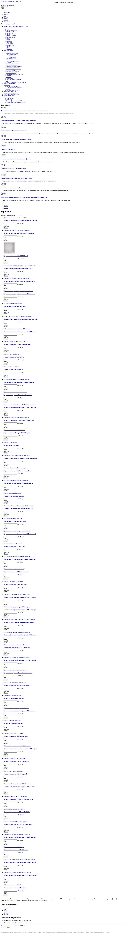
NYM (7, 29)
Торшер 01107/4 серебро (11, 445)
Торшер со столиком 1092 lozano (14, 496)
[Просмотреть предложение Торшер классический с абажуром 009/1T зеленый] (17, 657)
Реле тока (8, 77)
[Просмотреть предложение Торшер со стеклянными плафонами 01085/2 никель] (17, 217)
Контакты (6, 20)
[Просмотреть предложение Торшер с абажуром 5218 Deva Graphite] (14, 569)
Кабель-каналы (10, 98)
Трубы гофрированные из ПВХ (14, 101)
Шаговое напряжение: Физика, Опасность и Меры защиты (16, 139)
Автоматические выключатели (14, 66)
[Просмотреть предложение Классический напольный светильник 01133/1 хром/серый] (19, 505)
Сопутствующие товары (12, 61)
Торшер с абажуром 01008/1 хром (14, 546)
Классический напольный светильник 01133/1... (19, 508)
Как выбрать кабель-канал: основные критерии (13, 168)
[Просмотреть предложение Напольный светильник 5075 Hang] (13, 518)
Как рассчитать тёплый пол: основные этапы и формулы (16, 159)
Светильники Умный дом (10, 91)
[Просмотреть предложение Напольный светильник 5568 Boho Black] (14, 644)
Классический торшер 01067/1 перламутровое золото (20, 319)
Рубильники (9, 78)
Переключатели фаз (11, 73)
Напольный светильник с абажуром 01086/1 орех (19, 382)
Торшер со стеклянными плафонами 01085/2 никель (20, 220)
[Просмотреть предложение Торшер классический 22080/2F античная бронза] (16, 278)
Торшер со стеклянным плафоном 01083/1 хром (19, 420)
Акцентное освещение (12, 53)
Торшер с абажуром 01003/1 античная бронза (18, 799)
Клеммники (9, 99)
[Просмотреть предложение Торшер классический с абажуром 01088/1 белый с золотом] (19, 404)
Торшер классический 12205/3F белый (16, 256)
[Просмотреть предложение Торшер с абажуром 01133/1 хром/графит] (14, 758)
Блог (5, 16)
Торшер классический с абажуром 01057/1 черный (20, 837)
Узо (7, 81)
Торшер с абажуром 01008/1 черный (15, 774)
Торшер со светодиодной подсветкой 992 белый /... (19, 294)
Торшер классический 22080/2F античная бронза (19, 281)
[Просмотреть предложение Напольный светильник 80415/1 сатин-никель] (16, 480)
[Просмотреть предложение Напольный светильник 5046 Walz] (13, 303)
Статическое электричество (8, 149)
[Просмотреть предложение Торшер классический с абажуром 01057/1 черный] (17, 834)
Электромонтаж (8, 97)
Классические (12, 55)
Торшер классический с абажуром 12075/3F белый (20, 534)
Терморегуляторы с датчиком (13, 79)
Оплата (5, 18)
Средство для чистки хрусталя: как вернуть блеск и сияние (16, 178)
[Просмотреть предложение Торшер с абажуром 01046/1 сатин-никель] (15, 341)
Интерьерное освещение (12, 86)
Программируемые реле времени (14, 74)
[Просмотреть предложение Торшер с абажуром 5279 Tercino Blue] (14, 733)
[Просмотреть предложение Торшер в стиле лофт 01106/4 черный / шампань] (16, 230)
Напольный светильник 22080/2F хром (16, 850)
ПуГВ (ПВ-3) (9, 43)
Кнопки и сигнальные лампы (13, 69)
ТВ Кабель (9, 49)
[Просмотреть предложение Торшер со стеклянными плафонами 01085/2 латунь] (17, 455)
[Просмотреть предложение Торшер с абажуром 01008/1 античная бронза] (15, 468)
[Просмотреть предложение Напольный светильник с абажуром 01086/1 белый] (17, 632)
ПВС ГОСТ (9, 41)
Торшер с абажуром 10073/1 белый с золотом (18, 824)
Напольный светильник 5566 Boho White (17, 812)
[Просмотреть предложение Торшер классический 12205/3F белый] (9, 253)
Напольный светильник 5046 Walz (15, 306)
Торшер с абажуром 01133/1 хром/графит (17, 761)
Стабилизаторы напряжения (11, 93)
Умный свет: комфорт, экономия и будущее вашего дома (16, 187)
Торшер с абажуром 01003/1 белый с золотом (18, 395)
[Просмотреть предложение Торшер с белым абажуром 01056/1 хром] (14, 430)
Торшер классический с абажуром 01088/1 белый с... (20, 407)
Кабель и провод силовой (10, 28)
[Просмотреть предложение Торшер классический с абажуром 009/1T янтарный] (17, 872)
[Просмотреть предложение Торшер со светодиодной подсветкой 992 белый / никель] (18, 291)
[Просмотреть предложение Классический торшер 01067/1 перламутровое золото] (17, 316)
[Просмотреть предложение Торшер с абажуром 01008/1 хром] (12, 543)
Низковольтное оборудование (11, 63)
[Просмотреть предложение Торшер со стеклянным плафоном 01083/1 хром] (16, 417)
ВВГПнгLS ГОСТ (11, 35)
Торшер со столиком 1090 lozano (14, 698)
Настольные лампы (11, 54)
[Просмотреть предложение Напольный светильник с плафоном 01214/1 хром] (17, 328)
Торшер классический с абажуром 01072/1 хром (19, 711)
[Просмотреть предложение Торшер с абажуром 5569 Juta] (11, 366)
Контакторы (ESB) (11, 70)
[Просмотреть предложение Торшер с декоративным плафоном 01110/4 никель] (17, 594)
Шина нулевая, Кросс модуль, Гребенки (16, 82)
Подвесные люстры (11, 58)
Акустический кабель (11, 30)
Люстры (6, 51)
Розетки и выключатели (10, 83)
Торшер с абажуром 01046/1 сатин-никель (17, 344)
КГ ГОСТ (8, 38)
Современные (12, 57)
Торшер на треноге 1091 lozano (13, 723)
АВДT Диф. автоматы (11, 65)
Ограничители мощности (12, 71)
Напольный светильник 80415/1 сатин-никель (18, 483)
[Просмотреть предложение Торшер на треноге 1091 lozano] (12, 720)
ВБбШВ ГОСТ (10, 32)
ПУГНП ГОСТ (10, 45)
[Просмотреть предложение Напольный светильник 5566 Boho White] (14, 809)
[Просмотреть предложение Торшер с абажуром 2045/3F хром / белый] (15, 682)
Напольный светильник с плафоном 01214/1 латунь (20, 748)
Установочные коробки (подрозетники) (16, 102)
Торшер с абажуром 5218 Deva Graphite (16, 572)
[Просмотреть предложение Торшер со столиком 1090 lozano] (12, 695)
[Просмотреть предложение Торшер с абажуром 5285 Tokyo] (12, 354)
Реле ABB (9, 75)
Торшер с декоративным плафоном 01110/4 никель (20, 597)
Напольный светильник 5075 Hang (15, 521)
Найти (2, 8)
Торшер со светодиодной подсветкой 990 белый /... (19, 622)
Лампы (8, 89)
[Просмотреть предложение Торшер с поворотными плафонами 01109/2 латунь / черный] (19, 859)
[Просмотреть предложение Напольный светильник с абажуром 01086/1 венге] (17, 556)
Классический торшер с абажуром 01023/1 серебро (20, 609)
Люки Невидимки (8, 50)
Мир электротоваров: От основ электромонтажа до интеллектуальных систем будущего (24, 110)
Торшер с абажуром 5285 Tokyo (14, 357)
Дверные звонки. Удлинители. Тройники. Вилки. (16, 26)
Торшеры (8, 62)
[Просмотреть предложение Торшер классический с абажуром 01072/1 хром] (16, 708)
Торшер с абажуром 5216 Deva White (15, 584)
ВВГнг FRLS (9, 33)
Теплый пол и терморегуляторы (11, 94)
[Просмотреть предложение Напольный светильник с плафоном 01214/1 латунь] (17, 746)
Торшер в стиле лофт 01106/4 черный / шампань (19, 233)
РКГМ (8, 46)
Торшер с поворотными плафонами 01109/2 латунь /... (21, 862)
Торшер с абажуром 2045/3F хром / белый (17, 685)
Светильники (7, 85)
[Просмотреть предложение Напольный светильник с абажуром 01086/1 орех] (16, 379)
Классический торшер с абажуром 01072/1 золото (19, 786)
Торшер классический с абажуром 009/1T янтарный (20, 875)
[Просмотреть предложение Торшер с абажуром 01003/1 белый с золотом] (15, 392)
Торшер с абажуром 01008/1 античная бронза (18, 471)
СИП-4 (8, 47)
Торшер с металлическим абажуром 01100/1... (18, 268)
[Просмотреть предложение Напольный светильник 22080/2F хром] (14, 847)
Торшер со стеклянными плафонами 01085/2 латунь (20, 458)
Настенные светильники (12, 90)
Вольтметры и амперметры (13, 67)
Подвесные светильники (15, 87)
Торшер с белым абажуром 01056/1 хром (17, 433)
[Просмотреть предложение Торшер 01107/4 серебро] (10, 442)
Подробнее (3, 116)
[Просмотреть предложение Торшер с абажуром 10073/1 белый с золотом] (15, 821)
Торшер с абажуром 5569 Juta (13, 369)
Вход (5, 10)
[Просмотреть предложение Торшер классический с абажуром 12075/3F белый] (17, 531)
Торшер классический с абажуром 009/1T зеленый (20, 660)
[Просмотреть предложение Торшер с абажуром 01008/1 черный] (13, 771)
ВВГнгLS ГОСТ (10, 34)
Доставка (6, 17)
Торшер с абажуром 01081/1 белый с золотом (18, 673)
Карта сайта (6, 21)
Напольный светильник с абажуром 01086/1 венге (20, 559)
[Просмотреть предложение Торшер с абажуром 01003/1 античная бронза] (15, 796)
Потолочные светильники (13, 59)
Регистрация (7, 12)
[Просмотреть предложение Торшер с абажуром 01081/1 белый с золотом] (15, 670)
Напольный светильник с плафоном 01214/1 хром (19, 332)
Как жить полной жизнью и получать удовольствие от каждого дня (18, 120)
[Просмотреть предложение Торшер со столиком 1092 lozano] (12, 493)
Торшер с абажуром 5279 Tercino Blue (16, 736)
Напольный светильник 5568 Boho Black (17, 647)
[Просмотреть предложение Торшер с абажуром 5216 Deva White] (13, 581)
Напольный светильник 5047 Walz (15, 888)
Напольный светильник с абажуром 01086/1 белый (20, 635)
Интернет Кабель (10, 37)
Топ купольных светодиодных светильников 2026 (14, 130)
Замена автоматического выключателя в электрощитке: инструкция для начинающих (24, 197)
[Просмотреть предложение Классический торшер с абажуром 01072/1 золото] (17, 783)
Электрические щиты (9, 95)
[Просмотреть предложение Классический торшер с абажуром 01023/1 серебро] (17, 607)
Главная (5, 14)
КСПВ (8, 39)
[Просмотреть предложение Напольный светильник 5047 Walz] (13, 884)
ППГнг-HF (9, 42)
